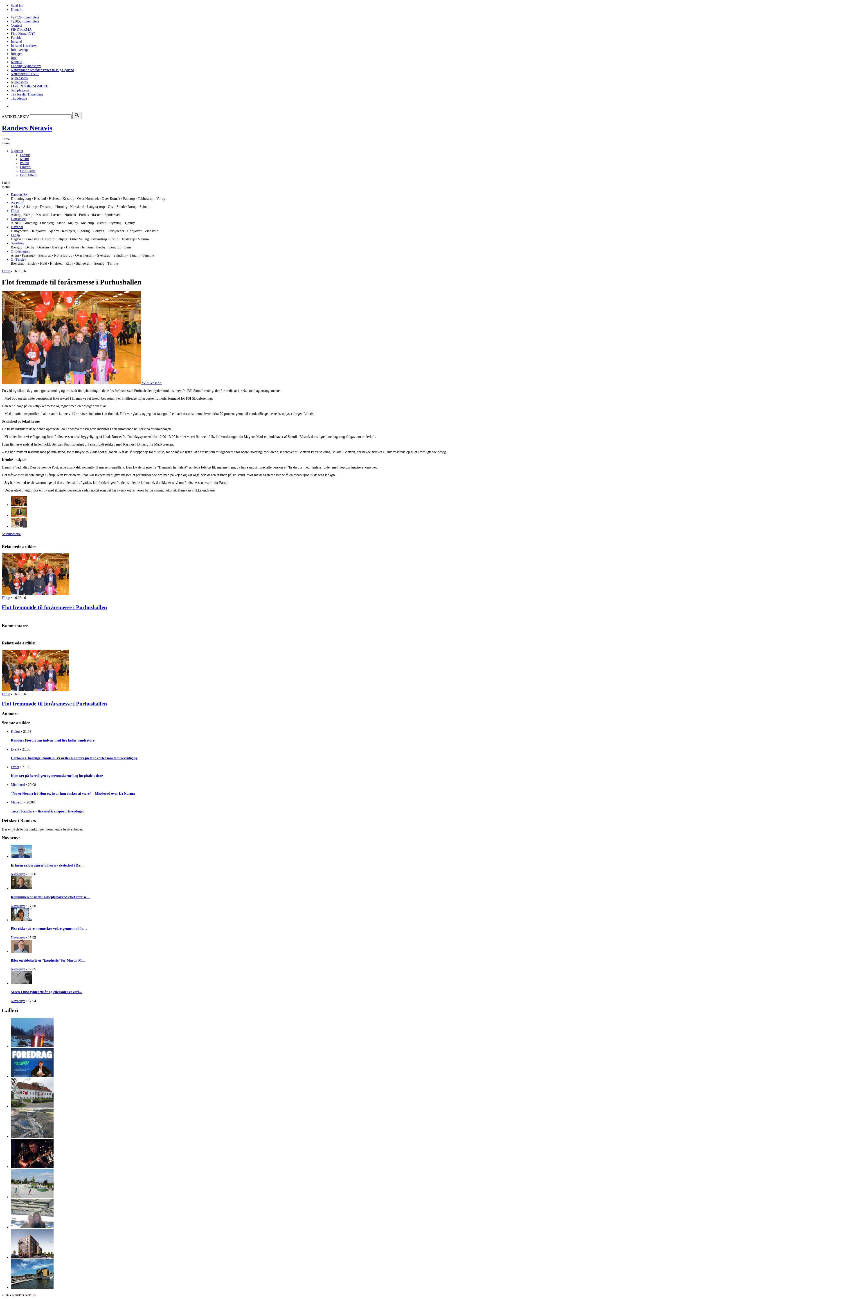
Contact (16, 25)
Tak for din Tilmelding (27, 94)
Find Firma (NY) (23, 33)
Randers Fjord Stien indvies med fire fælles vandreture (52, 740)
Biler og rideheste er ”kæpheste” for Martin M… (48, 960)
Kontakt (16, 9)
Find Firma (28, 171)
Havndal (17, 227)
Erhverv (25, 167)
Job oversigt (19, 50)
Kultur (24, 159)
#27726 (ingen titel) (25, 17)
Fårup (15, 211)
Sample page (20, 90)
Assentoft (17, 203)
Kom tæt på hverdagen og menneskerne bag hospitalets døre (57, 776)
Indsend (16, 41)
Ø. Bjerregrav (20, 251)
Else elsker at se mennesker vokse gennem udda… (49, 928)
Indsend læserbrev (24, 46)
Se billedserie (11, 534)
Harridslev (18, 219)
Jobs (14, 58)
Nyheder (17, 151)
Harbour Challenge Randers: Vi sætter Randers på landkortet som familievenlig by (74, 758)
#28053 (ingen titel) (25, 21)
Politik (24, 163)
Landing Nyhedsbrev (26, 66)
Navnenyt (18, 874)
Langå (15, 235)
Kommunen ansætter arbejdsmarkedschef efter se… (50, 897)
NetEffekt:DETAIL (25, 74)
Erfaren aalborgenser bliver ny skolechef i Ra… (47, 865)
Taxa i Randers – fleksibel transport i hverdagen (47, 811)
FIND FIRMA (21, 29)
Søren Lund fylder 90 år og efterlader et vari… (46, 992)
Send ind (17, 5)
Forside (16, 37)
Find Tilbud (28, 175)
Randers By (19, 194)
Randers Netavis (27, 128)
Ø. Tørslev (18, 259)
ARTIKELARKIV (15, 116)
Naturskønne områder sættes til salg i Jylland (42, 70)
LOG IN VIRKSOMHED (30, 86)
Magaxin (17, 802)
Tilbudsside (19, 98)
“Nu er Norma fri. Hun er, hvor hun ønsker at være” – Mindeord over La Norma (73, 793)
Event (15, 749)
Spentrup (17, 243)
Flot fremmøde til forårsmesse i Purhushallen (54, 607)
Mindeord (18, 785)
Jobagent (17, 54)
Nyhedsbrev (19, 78)
